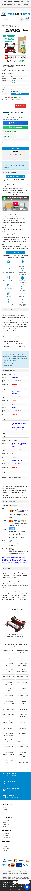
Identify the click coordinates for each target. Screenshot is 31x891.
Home (3, 25)
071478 (18, 333)
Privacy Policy (6, 814)
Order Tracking (6, 848)
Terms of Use (6, 811)
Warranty (15, 158)
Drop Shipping (6, 837)
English (11, 9)
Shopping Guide (6, 820)
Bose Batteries (9, 25)
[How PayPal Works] (22, 865)
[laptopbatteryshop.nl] (15, 15)
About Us (5, 807)
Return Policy (6, 824)
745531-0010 (5, 336)
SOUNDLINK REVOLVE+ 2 (8, 346)
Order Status (6, 822)
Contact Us (19, 9)
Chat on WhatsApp (16, 127)
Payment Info (6, 835)
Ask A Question (8, 142)
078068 (18, 336)
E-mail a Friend (20, 142)
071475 (4, 333)
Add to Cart (21, 106)
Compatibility (15, 151)
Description (15, 148)
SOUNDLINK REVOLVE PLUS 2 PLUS (21, 347)
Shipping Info (6, 833)
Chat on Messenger (16, 123)
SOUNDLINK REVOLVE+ (21, 344)
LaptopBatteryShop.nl (17, 872)
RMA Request (6, 826)
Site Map (5, 850)
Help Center (26, 9)
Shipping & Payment (15, 154)
